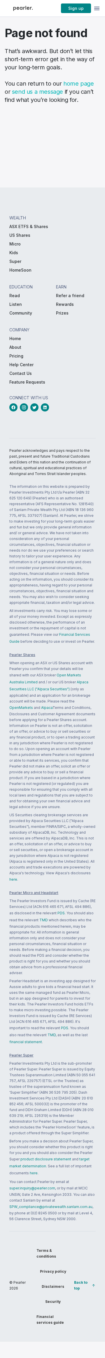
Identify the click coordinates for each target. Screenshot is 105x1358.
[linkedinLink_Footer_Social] (46, 407)
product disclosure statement (45, 1159)
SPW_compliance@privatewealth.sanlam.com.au (50, 1206)
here (13, 879)
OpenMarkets (21, 707)
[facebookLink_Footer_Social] (14, 407)
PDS (61, 913)
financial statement (25, 1042)
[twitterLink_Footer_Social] (35, 407)
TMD (43, 920)
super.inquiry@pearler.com (32, 1188)
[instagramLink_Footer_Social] (25, 407)
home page (78, 83)
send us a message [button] (37, 91)
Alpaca (46, 707)
